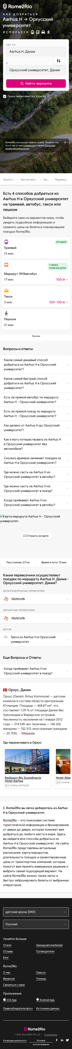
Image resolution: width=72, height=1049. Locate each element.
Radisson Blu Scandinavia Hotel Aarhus (23, 779)
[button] (36, 83)
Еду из (11, 44)
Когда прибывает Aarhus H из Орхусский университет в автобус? (29, 502)
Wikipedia (28, 733)
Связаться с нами (14, 984)
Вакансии (9, 978)
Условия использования (41, 1040)
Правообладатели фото (18, 1008)
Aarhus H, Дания (22, 51)
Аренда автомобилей (49, 945)
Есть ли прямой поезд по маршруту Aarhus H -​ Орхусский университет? (30, 414)
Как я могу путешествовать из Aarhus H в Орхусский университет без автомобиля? (32, 444)
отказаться (29, 145)
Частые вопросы (31, 179)
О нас (6, 972)
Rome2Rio (10, 820)
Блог (6, 957)
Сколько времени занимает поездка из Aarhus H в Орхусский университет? (32, 460)
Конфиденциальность (15, 1040)
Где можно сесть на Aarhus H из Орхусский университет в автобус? (29, 474)
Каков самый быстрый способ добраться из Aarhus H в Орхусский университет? (30, 383)
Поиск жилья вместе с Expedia (27, 96)
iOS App (11, 1000)
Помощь (41, 978)
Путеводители (45, 951)
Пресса (41, 972)
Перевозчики (63, 179)
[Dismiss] (65, 142)
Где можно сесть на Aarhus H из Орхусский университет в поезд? (28, 488)
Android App (47, 1000)
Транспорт (10, 179)
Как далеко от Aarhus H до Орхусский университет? (32, 428)
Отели (7, 945)
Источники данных (48, 1008)
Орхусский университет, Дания (34, 70)
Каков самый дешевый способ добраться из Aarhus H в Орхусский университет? (30, 364)
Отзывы (8, 951)
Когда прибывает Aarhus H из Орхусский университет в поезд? (28, 671)
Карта (47, 179)
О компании (50, 1034)
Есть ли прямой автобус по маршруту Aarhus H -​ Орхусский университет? (31, 399)
